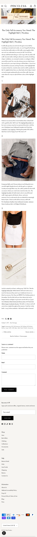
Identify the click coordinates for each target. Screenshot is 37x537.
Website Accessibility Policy (9, 490)
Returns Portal (5, 461)
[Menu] (2, 6)
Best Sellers (5, 438)
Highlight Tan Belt (6, 193)
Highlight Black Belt (26, 123)
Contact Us (5, 476)
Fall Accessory (16, 326)
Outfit (10, 328)
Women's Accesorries (28, 328)
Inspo (7, 328)
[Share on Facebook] (8, 319)
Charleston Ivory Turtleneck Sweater (14, 127)
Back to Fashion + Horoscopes (18, 336)
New (3, 435)
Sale (3, 450)
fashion (3, 328)
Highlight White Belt (7, 290)
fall (12, 326)
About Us (4, 487)
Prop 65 (4, 493)
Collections (5, 444)
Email (3, 362)
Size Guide (5, 467)
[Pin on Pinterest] (11, 319)
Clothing (4, 441)
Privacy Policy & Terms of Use (9, 496)
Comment (4, 372)
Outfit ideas (14, 328)
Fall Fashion (29, 326)
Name (3, 353)
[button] (4, 533)
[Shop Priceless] (18, 6)
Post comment (9, 390)
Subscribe (7, 418)
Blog (3, 499)
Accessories (8, 326)
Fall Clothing (23, 326)
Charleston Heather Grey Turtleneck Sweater (16, 202)
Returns (4, 473)
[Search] (6, 6)
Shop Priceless (9, 530)
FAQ (3, 464)
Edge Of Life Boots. (21, 204)
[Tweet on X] (6, 319)
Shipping (4, 470)
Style (19, 328)
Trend (21, 328)
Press (3, 502)
